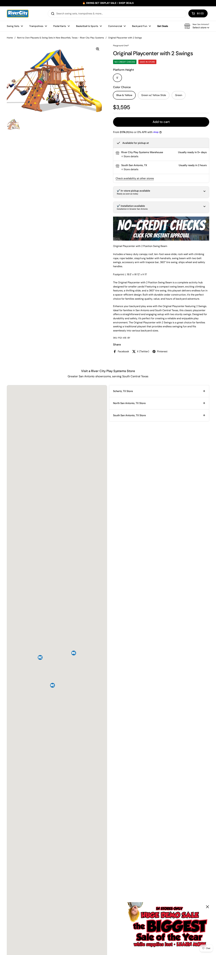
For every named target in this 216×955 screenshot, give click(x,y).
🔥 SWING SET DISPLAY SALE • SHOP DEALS (108, 3)
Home (10, 37)
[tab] (129, 156)
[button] (198, 13)
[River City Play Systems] (18, 14)
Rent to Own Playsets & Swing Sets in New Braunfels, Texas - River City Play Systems (60, 37)
